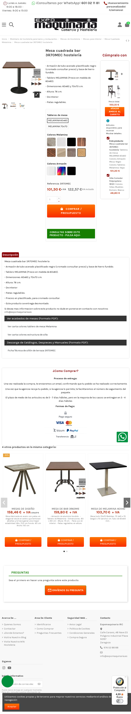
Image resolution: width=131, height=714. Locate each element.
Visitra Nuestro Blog (15, 637)
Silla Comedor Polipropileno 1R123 (116, 181)
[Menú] (125, 678)
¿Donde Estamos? (14, 633)
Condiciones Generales (82, 633)
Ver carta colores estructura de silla (28, 334)
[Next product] (128, 40)
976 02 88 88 (111, 647)
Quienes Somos (12, 624)
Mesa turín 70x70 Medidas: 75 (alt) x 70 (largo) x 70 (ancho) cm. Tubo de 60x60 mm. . (108, 518)
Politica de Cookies (79, 628)
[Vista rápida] (27, 504)
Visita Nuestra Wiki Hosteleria (14, 643)
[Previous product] (127, 40)
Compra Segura (78, 637)
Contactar (10, 628)
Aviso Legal (75, 624)
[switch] (119, 701)
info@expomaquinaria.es (18, 312)
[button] (64, 551)
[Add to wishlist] (18, 504)
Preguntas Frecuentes (49, 633)
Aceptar (12, 706)
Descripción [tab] (10, 254)
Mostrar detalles (114, 133)
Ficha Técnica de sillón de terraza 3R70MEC (32, 350)
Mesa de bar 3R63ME (65, 508)
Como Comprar (45, 628)
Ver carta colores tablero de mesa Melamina (32, 326)
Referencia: (53, 183)
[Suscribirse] (39, 684)
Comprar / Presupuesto (71, 211)
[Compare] (22, 504)
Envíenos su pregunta (67, 590)
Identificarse (44, 624)
